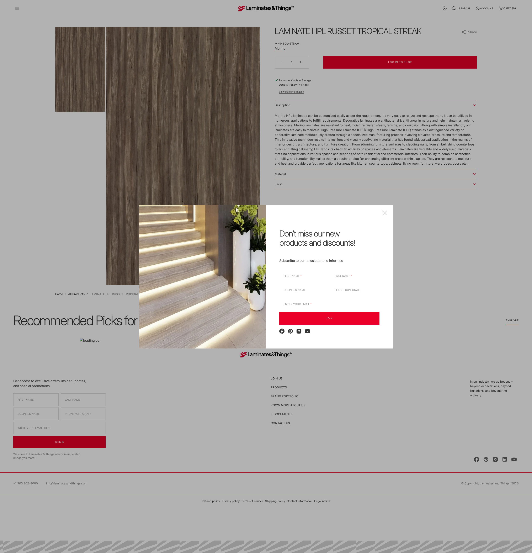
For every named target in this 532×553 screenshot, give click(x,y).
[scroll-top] (522, 543)
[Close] (384, 212)
